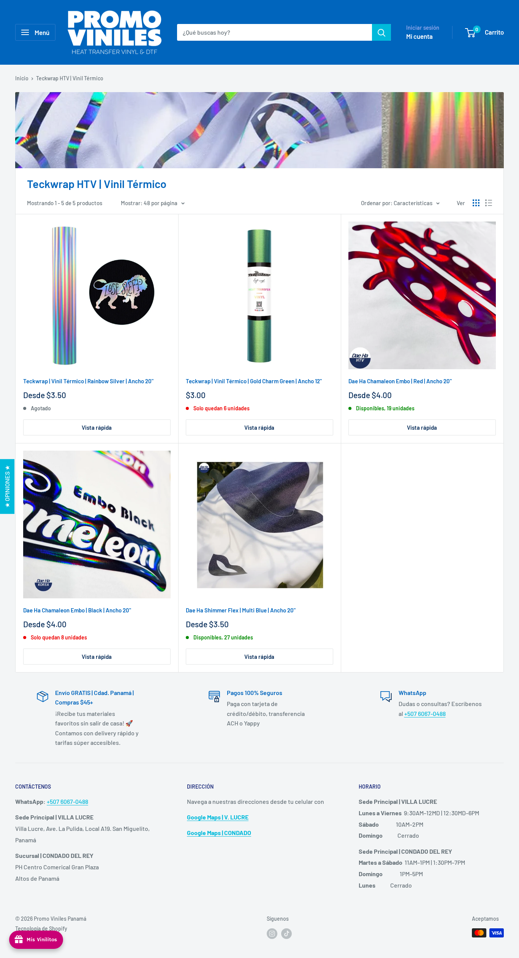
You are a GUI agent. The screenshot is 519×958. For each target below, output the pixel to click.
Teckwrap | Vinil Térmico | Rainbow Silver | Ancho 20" (88, 381)
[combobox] (274, 32)
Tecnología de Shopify (41, 928)
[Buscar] (381, 32)
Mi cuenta (419, 36)
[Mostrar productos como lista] (488, 202)
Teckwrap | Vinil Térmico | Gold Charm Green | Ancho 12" (254, 381)
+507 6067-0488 (425, 713)
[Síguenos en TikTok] (286, 933)
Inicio (21, 78)
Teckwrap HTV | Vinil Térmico (69, 78)
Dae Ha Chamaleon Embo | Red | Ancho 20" (400, 381)
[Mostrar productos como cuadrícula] (476, 202)
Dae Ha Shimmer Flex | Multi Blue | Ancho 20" (241, 610)
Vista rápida (97, 427)
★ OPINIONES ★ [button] (7, 486)
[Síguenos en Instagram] (272, 933)
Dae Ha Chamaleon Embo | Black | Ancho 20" (77, 610)
